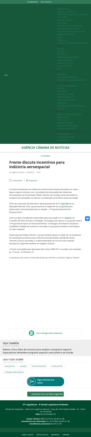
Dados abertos (63, 140)
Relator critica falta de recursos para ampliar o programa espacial (37, 349)
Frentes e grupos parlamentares (71, 80)
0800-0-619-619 (47, 419)
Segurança (61, 40)
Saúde (59, 37)
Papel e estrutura (65, 63)
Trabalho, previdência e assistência (72, 43)
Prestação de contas (66, 137)
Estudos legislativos (66, 97)
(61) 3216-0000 (52, 421)
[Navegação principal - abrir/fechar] (6, 73)
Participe (61, 108)
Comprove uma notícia (67, 128)
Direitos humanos (65, 20)
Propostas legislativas (67, 85)
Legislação (61, 102)
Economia (61, 23)
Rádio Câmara (63, 117)
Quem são (61, 74)
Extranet (66, 434)
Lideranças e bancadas (67, 77)
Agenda (60, 48)
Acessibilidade (32, 2)
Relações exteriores (65, 34)
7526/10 (67, 218)
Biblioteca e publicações (67, 57)
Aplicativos (55, 434)
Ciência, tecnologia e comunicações (72, 14)
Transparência (63, 134)
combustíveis (57, 366)
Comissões (62, 91)
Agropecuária (63, 8)
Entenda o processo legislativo (70, 105)
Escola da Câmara (65, 60)
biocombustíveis (39, 366)
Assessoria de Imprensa (67, 125)
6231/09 (64, 203)
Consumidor (62, 17)
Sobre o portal (27, 434)
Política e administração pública (71, 31)
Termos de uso (42, 434)
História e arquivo (65, 65)
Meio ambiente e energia (68, 28)
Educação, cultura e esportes (69, 25)
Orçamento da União (66, 100)
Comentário (18, 180)
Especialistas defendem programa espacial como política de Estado (38, 352)
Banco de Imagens (65, 122)
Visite (59, 68)
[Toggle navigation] (28, 74)
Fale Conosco (46, 2)
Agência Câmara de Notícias (69, 114)
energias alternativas (14, 372)
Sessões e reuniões (65, 94)
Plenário (60, 88)
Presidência (62, 54)
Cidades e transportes (67, 11)
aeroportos (10, 366)
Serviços (60, 51)
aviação (23, 366)
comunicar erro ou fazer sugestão (47, 394)
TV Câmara (62, 120)
